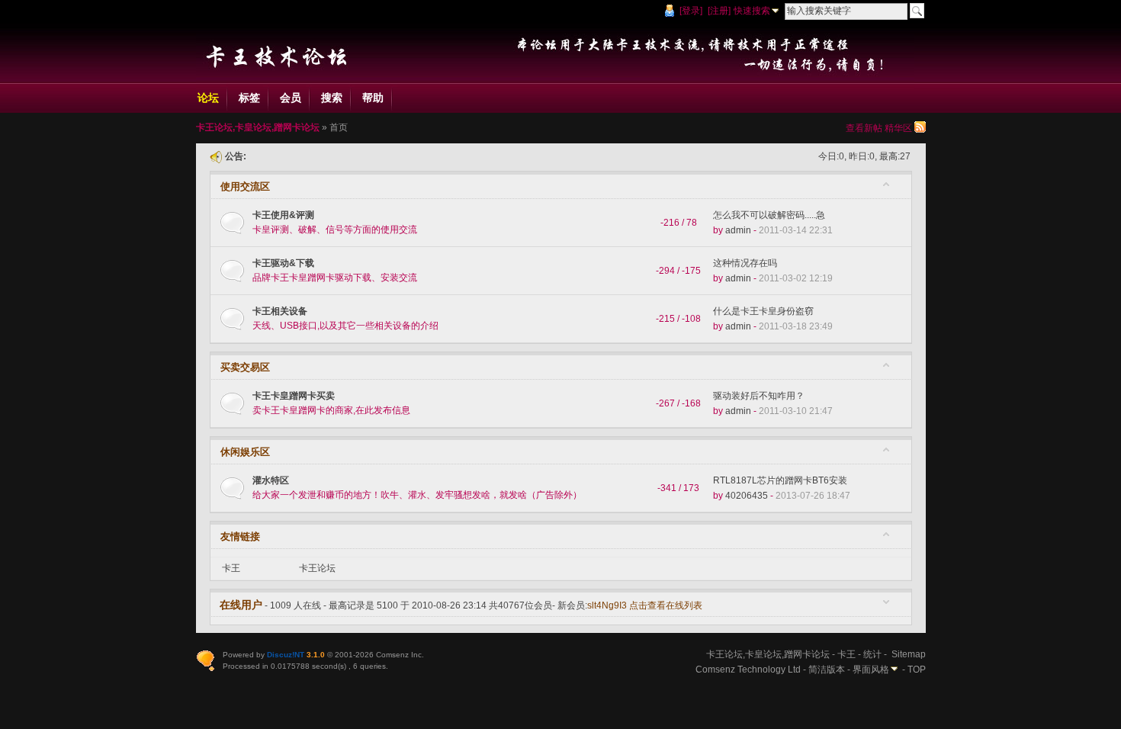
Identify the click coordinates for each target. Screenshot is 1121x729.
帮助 (373, 98)
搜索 (331, 98)
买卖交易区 (245, 367)
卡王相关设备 (279, 311)
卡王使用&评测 (283, 215)
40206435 (746, 495)
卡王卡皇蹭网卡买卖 (293, 395)
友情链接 (240, 536)
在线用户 (241, 605)
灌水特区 (270, 480)
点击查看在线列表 (665, 605)
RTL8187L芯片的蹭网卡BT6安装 (780, 480)
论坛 (208, 98)
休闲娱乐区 (245, 452)
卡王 (231, 568)
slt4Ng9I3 (607, 605)
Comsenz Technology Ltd (748, 669)
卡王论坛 (317, 568)
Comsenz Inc (399, 654)
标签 (249, 98)
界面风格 (871, 669)
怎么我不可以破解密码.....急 (769, 215)
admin (738, 230)
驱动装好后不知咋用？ (759, 395)
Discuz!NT (285, 654)
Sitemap (908, 654)
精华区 (898, 128)
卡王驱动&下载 (283, 263)
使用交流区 (245, 186)
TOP (916, 669)
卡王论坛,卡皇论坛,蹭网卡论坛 (258, 127)
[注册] (719, 10)
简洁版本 (826, 669)
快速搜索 (752, 10)
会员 (290, 98)
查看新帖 (864, 128)
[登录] (690, 10)
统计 (872, 654)
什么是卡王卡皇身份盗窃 (763, 311)
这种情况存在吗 (745, 263)
